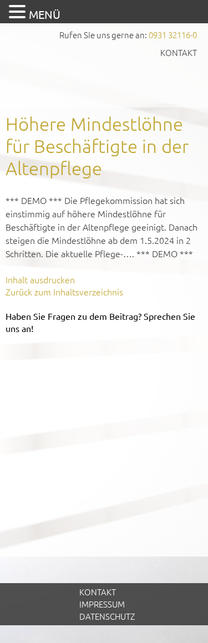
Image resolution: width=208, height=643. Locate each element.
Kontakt (178, 52)
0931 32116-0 (173, 34)
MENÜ (44, 14)
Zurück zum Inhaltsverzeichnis (64, 291)
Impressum (102, 604)
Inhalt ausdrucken (40, 279)
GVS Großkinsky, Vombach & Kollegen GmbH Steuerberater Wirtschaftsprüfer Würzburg (104, 82)
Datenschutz (107, 616)
